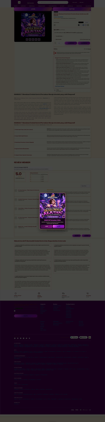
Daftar (58, 226)
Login (46, 226)
